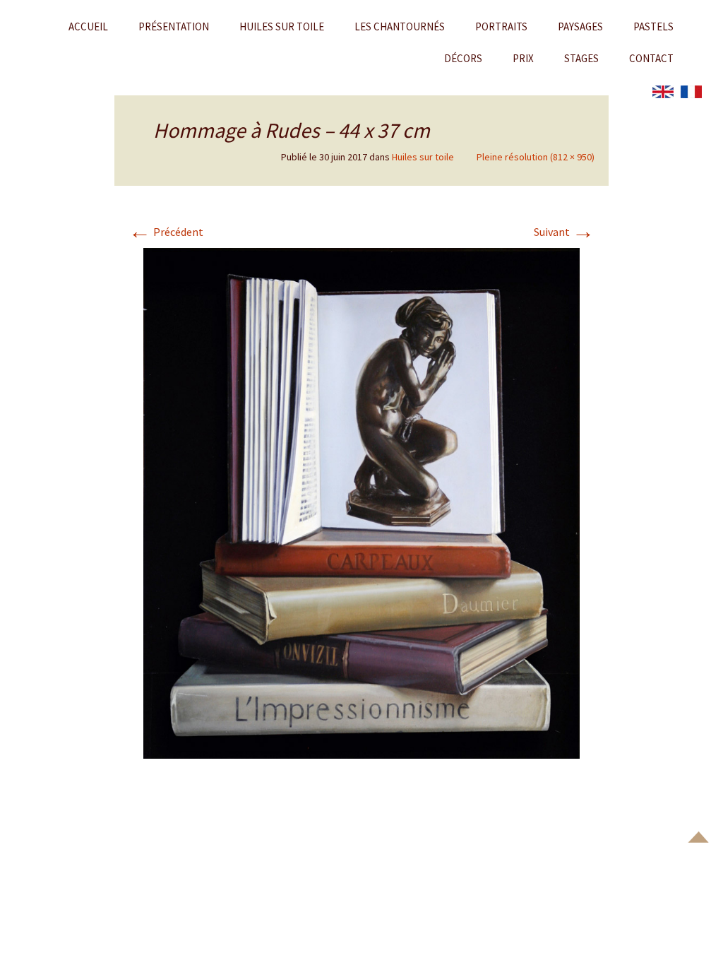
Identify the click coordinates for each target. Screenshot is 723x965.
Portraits (501, 26)
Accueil (88, 26)
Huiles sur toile (281, 26)
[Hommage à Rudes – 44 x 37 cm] (361, 502)
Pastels (653, 26)
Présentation (173, 26)
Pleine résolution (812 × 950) (535, 156)
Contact (651, 58)
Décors (463, 58)
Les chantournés (399, 26)
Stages (581, 58)
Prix (523, 58)
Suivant (564, 232)
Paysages (580, 26)
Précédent (166, 232)
